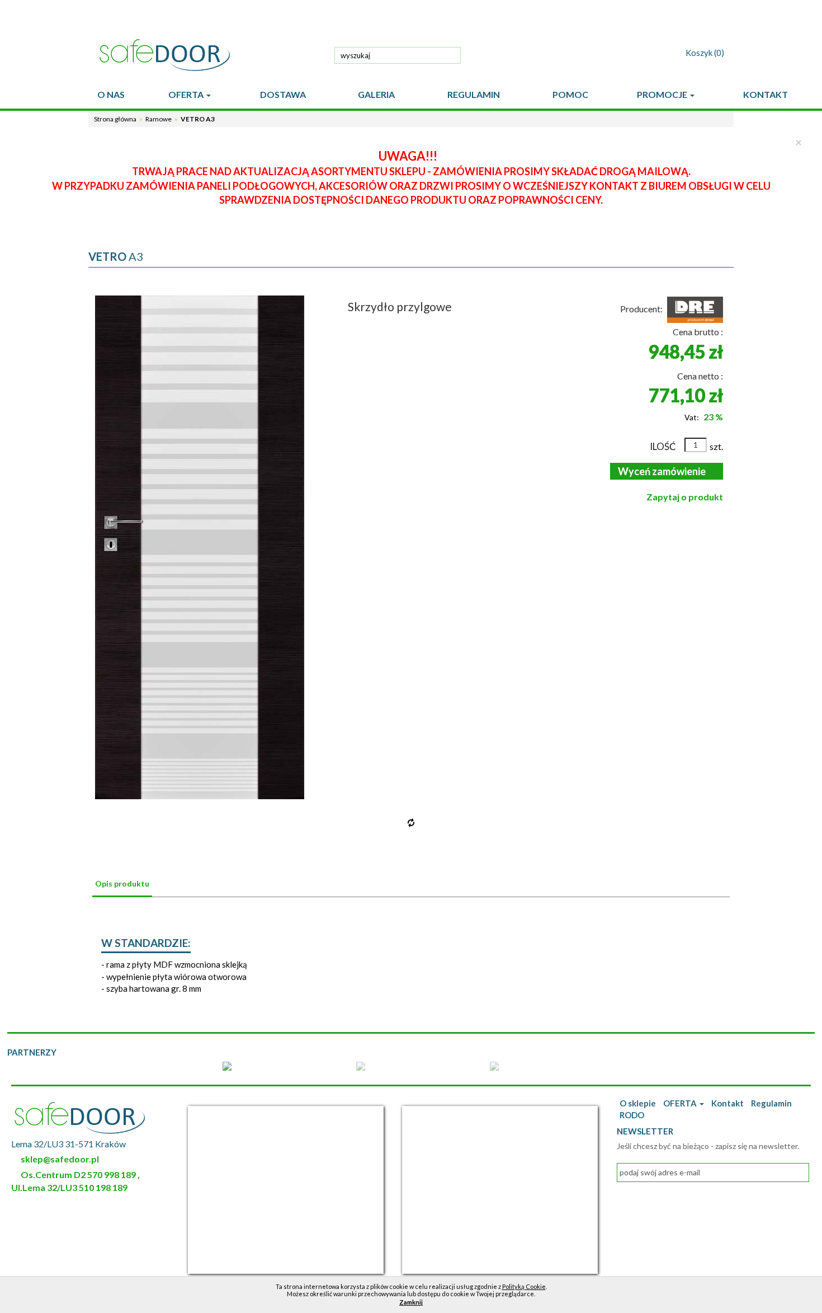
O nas (111, 94)
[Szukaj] (449, 54)
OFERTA (186, 94)
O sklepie (638, 1103)
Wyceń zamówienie (661, 471)
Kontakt (727, 1103)
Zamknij (411, 1302)
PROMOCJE (663, 94)
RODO (632, 1115)
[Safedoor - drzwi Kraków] (209, 55)
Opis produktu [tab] (122, 883)
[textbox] (397, 55)
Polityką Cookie (524, 1286)
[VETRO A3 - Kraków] (200, 547)
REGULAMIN (473, 94)
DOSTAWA (283, 94)
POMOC (570, 94)
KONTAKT (765, 94)
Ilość (663, 446)
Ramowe (158, 119)
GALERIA (376, 94)
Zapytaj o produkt (684, 496)
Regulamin (771, 1103)
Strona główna (115, 119)
